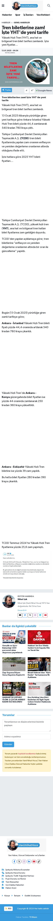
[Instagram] (35, 615)
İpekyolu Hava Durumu (15, 873)
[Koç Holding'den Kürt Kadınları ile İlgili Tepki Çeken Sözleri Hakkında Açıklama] (39, 689)
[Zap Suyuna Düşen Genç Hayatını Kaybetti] (13, 664)
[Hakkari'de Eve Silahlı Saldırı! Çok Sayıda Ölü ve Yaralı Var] (39, 637)
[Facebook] (25, 615)
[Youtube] (45, 615)
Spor (17, 15)
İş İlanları (28, 15)
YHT (5, 228)
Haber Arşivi (11, 888)
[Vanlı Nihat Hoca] (25, 5)
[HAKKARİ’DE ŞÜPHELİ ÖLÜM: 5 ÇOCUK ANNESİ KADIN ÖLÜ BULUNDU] (13, 689)
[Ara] (48, 6)
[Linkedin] (40, 615)
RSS (9, 909)
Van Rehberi (43, 15)
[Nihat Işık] (8, 601)
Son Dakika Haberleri (15, 885)
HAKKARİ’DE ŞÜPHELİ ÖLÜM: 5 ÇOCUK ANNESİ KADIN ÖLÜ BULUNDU (13, 699)
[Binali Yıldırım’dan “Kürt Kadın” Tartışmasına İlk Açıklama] (39, 664)
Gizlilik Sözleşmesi (33, 896)
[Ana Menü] (3, 6)
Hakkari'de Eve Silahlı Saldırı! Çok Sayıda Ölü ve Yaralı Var (39, 648)
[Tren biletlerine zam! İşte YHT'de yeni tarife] (26, 71)
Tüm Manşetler (12, 882)
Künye (7, 896)
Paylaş (8, 90)
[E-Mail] (20, 615)
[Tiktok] (39, 861)
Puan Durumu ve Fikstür (16, 879)
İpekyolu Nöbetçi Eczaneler (18, 870)
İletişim (17, 896)
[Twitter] (30, 615)
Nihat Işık (22, 599)
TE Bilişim (33, 917)
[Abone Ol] (44, 90)
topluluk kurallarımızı (27, 754)
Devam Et (21, 610)
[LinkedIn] (29, 861)
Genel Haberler (22, 23)
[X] (19, 861)
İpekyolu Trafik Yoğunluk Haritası (20, 876)
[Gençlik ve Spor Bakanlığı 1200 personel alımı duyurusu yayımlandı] (13, 637)
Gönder (8, 744)
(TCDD (24, 138)
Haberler (7, 15)
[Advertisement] (26, 191)
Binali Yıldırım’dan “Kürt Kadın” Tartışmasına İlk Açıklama (39, 675)
